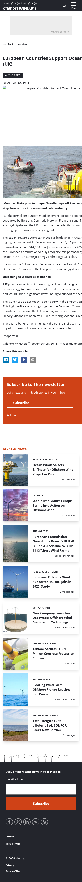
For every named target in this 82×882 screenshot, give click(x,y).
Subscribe (21, 402)
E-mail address (15, 779)
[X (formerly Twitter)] (18, 821)
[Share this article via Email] (33, 360)
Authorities (12, 75)
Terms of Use (13, 843)
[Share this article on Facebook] (24, 360)
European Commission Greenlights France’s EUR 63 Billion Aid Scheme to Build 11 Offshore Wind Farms (54, 544)
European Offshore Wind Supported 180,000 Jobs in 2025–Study (52, 582)
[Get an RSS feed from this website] (44, 821)
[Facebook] (9, 821)
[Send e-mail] (35, 821)
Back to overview (17, 44)
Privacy (10, 836)
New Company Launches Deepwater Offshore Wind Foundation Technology (52, 617)
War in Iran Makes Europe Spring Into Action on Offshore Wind (52, 505)
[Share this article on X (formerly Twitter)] (15, 360)
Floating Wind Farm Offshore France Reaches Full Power (51, 689)
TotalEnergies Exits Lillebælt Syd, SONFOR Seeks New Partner (50, 725)
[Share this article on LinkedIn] (6, 360)
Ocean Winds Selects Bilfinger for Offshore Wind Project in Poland (53, 469)
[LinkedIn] (27, 821)
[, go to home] (20, 6)
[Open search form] (64, 5)
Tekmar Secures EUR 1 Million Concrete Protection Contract (53, 653)
